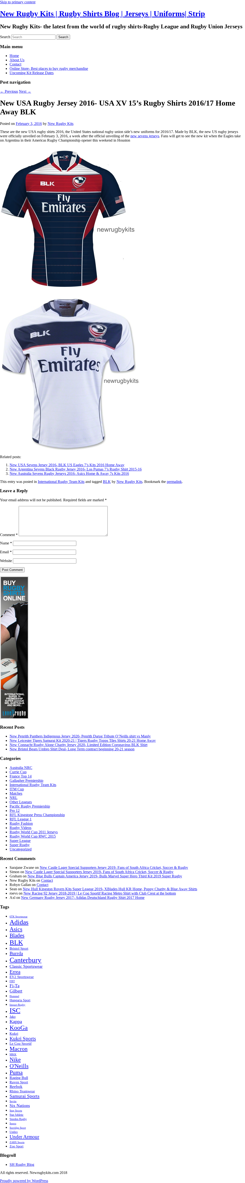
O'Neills (19, 1066)
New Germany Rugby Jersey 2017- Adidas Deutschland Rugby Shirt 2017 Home (83, 898)
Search (5, 37)
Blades (17, 935)
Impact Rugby (17, 1005)
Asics (16, 929)
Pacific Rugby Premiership (30, 806)
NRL (13, 798)
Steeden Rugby (18, 1119)
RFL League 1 (21, 819)
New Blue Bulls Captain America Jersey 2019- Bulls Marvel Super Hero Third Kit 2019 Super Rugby (105, 876)
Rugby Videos (20, 828)
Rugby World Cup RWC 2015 (33, 836)
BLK (107, 482)
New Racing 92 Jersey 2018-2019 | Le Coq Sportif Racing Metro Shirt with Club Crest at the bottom (99, 893)
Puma (16, 1072)
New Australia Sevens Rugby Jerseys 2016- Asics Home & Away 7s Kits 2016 (69, 473)
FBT (12, 981)
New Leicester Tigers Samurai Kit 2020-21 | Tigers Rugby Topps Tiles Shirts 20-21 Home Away (83, 740)
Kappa (16, 1021)
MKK (13, 1054)
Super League (20, 841)
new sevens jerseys (144, 136)
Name (6, 543)
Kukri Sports (23, 1038)
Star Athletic (16, 1114)
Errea (15, 971)
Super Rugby (20, 845)
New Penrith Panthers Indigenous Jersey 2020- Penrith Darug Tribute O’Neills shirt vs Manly (80, 736)
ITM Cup (17, 789)
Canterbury (25, 960)
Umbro (14, 1132)
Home (14, 56)
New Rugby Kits (60, 124)
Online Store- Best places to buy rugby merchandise (49, 69)
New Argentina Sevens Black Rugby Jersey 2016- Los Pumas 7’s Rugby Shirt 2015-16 (76, 469)
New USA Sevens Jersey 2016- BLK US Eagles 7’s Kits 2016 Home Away (67, 465)
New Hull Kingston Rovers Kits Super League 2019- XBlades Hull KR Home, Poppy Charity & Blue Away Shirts (110, 889)
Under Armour (24, 1137)
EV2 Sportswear (22, 977)
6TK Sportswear (19, 916)
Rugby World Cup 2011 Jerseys (34, 832)
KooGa (19, 1027)
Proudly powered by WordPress (24, 1181)
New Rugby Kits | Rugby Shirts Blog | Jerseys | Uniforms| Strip (102, 13)
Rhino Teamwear (22, 1091)
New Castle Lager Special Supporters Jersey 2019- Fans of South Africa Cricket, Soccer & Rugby (114, 867)
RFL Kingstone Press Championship (37, 815)
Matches (16, 793)
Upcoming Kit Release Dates (32, 73)
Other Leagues (21, 802)
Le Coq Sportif (21, 1043)
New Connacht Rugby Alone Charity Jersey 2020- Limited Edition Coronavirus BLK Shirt (78, 745)
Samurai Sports (24, 1096)
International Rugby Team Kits (61, 482)
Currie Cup (18, 772)
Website (6, 561)
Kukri (14, 1033)
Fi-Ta (14, 985)
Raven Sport (19, 1082)
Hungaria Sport (20, 1000)
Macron (19, 1049)
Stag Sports (16, 1110)
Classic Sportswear (26, 966)
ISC (15, 1010)
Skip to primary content (17, 2)
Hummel (14, 996)
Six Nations (20, 1105)
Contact (15, 64)
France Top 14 (21, 776)
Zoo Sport (16, 1146)
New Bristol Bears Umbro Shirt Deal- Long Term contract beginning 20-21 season (72, 749)
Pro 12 (15, 811)
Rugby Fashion (21, 823)
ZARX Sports (17, 1142)
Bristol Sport (19, 948)
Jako (13, 1017)
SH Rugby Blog (22, 1165)
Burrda (16, 953)
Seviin (13, 1101)
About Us (17, 60)
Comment (9, 535)
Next (25, 91)
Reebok (16, 1086)
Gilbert (16, 991)
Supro (13, 1123)
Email (6, 552)
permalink (174, 482)
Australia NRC (21, 768)
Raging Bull (19, 1078)
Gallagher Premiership (26, 780)
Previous (9, 91)
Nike (15, 1059)
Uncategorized (21, 849)
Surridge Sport (18, 1128)
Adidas (19, 922)
